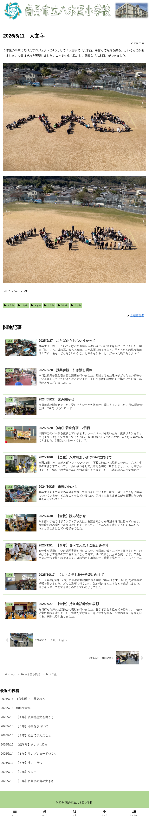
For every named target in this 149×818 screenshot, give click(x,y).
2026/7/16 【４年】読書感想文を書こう (27, 717)
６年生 (77, 305)
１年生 (10, 305)
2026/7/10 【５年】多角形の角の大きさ (27, 781)
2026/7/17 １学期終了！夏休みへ (23, 698)
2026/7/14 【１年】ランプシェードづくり (29, 753)
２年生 (24, 305)
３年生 (37, 305)
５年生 (64, 305)
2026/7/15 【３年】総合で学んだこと (26, 735)
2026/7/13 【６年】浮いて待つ (21, 762)
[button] (137, 508)
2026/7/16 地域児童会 (16, 708)
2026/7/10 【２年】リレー (18, 771)
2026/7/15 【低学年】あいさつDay (24, 744)
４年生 (50, 305)
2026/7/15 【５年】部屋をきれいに (24, 726)
